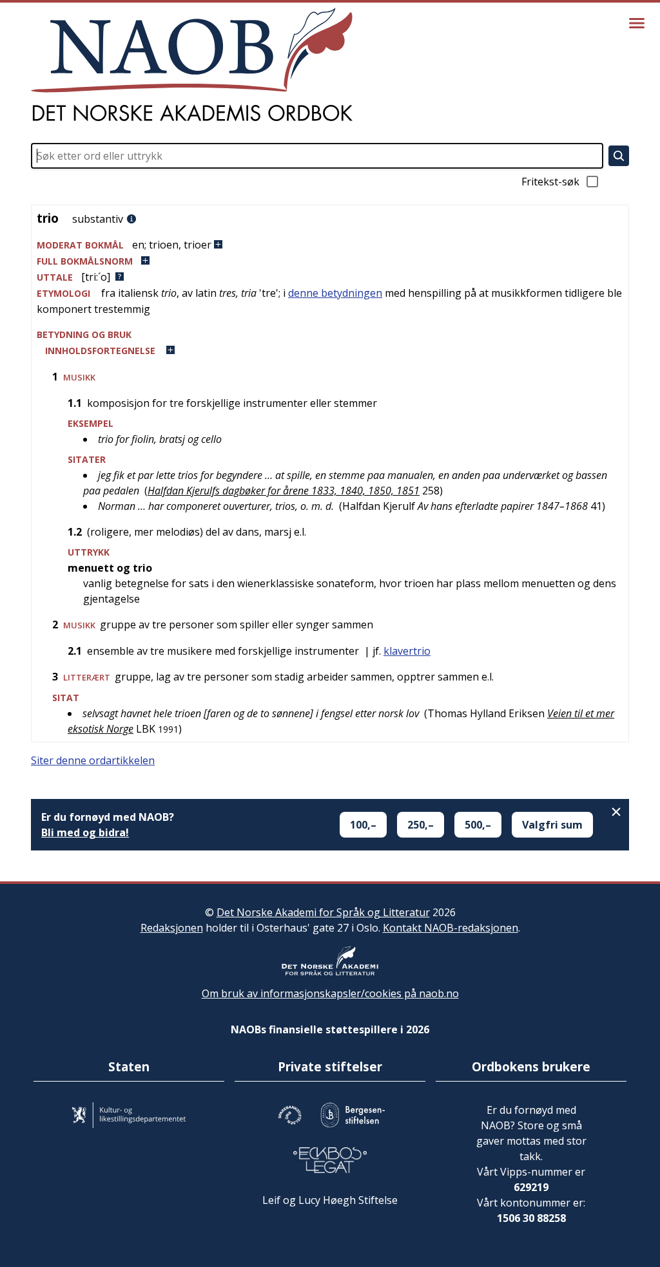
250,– (420, 825)
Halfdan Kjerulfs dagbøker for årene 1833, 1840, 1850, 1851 (284, 490)
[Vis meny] (637, 23)
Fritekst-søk (550, 181)
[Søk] (618, 155)
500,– (478, 825)
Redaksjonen (172, 928)
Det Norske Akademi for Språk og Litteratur (323, 912)
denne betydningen (335, 293)
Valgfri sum (552, 825)
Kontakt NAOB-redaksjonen (450, 928)
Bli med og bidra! (85, 832)
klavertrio (407, 651)
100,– (363, 825)
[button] (330, 245)
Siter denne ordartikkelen (93, 760)
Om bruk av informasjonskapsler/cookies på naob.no (330, 993)
